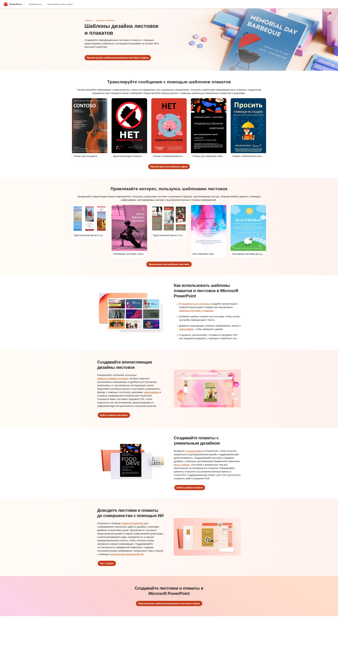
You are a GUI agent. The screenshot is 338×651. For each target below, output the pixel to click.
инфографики (151, 392)
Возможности (35, 4)
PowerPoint (15, 4)
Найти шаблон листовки (114, 415)
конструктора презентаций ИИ (127, 554)
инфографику (186, 329)
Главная (88, 20)
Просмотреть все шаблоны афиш (169, 166)
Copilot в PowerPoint (132, 523)
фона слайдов (182, 464)
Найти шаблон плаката (190, 487)
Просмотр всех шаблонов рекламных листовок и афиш (118, 57)
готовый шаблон (194, 451)
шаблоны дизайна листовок (112, 378)
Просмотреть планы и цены (60, 4)
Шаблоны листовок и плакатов (196, 310)
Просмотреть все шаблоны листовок (169, 264)
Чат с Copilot (107, 563)
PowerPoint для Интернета (196, 304)
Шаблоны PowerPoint (105, 20)
